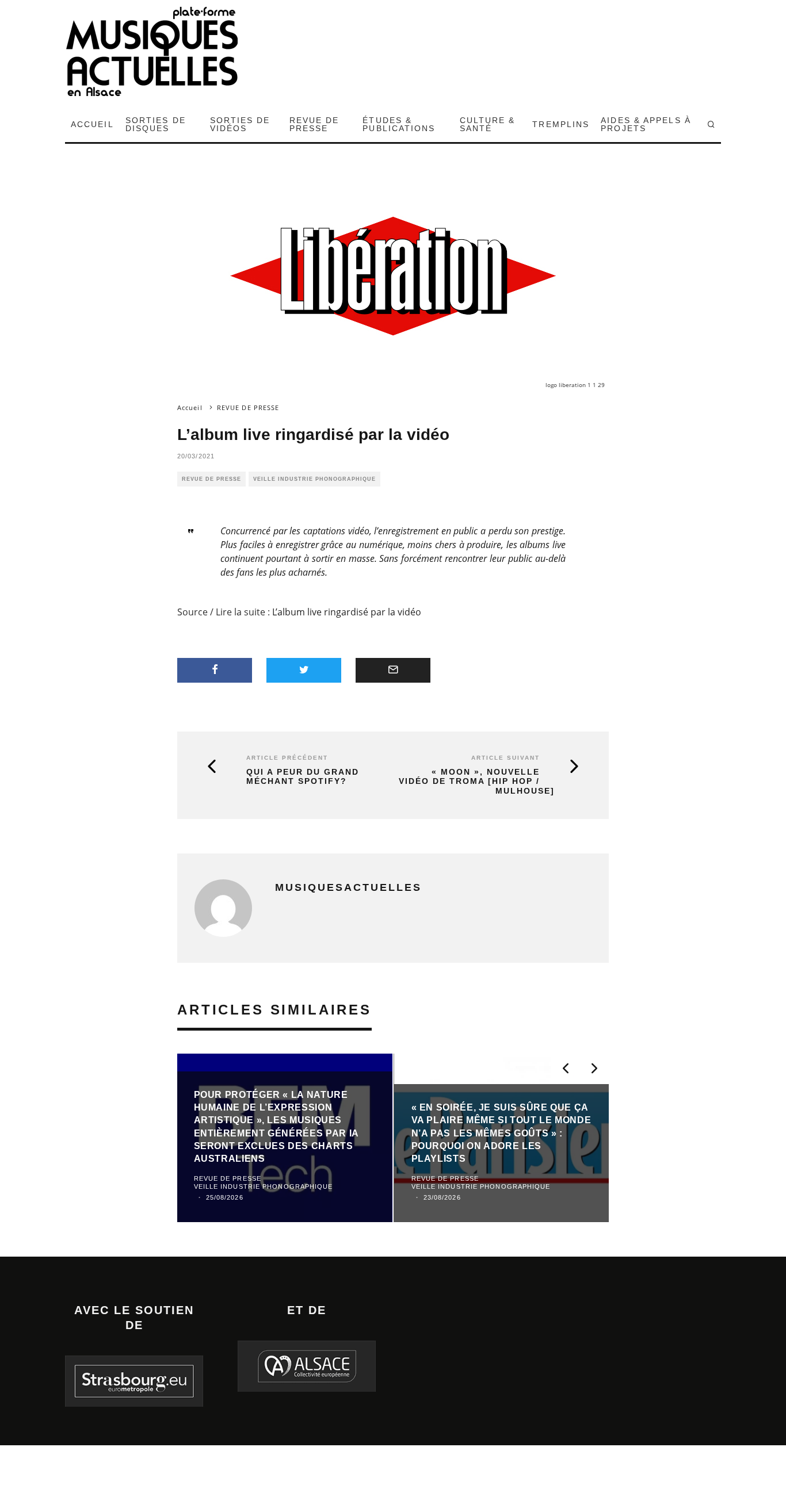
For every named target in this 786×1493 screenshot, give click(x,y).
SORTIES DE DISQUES (155, 124)
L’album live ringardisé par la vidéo (346, 612)
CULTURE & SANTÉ (488, 124)
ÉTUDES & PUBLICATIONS (399, 124)
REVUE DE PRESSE (314, 124)
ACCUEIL (92, 124)
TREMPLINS (560, 124)
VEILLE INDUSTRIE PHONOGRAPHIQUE (314, 479)
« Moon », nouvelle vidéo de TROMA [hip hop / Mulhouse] (477, 781)
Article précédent (287, 758)
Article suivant (505, 758)
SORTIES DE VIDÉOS (240, 124)
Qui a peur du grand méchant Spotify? (302, 776)
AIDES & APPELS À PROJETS (646, 124)
